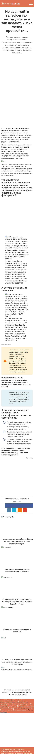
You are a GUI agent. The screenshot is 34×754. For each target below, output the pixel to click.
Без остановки (10, 3)
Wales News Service (6, 344)
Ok (27, 710)
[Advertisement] (17, 73)
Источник (29, 458)
